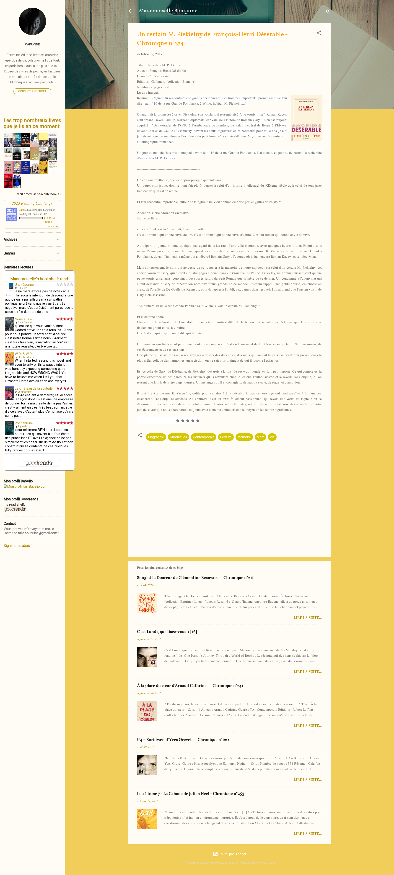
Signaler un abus (17, 545)
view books (53, 226)
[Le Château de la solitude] (9, 399)
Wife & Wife (24, 354)
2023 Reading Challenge (32, 203)
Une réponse (24, 285)
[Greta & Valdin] (8, 172)
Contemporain (203, 437)
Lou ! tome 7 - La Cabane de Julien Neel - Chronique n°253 (190, 794)
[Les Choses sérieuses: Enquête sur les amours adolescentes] (8, 159)
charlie (22, 209)
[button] (319, 33)
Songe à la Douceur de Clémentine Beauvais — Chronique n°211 (195, 578)
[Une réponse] (9, 295)
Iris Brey (22, 288)
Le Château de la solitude (34, 388)
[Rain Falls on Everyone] (17, 146)
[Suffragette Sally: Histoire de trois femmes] (52, 172)
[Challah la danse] (34, 172)
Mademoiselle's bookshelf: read (39, 278)
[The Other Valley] (52, 159)
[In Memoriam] (17, 159)
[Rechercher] (328, 12)
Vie (272, 437)
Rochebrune (24, 423)
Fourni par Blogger (232, 854)
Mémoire (244, 437)
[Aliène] (25, 159)
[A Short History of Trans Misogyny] (34, 159)
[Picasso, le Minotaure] (52, 147)
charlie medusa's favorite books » (38, 194)
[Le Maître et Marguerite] (43, 173)
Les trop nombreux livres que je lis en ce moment (32, 123)
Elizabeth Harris (26, 357)
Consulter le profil (32, 91)
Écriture (226, 437)
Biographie (156, 437)
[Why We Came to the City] (25, 146)
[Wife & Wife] (9, 364)
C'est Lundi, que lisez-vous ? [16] (167, 632)
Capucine (32, 44)
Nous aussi (23, 319)
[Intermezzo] (17, 187)
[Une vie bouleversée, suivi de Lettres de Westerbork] (34, 147)
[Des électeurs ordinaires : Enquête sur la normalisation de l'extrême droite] (25, 172)
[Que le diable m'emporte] (8, 187)
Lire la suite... (308, 617)
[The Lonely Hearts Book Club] (17, 173)
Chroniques (178, 437)
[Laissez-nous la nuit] (43, 145)
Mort (260, 437)
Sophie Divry (24, 426)
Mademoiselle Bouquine (168, 11)
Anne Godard (25, 322)
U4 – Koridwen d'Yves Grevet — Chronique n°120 (183, 740)
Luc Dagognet (25, 392)
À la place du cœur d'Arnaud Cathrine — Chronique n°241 (190, 686)
